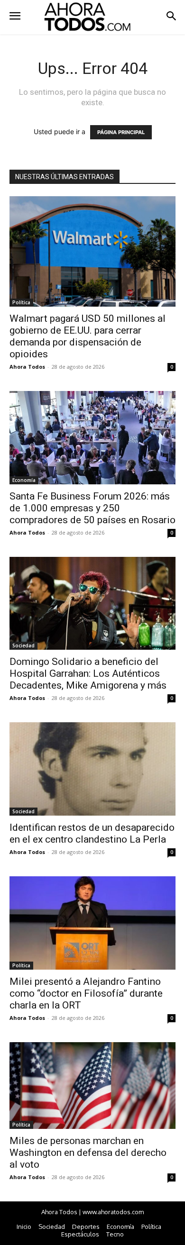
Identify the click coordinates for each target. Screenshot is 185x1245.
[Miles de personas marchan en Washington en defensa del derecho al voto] (92, 1085)
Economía (24, 480)
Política (21, 302)
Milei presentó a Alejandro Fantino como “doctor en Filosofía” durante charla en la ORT (86, 993)
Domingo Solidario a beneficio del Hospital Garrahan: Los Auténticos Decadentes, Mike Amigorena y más (87, 673)
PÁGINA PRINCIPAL (121, 132)
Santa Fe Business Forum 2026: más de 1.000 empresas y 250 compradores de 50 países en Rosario (92, 508)
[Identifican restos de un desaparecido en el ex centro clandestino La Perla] (92, 768)
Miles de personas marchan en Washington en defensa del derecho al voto (87, 1152)
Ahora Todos (27, 366)
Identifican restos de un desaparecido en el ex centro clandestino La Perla (92, 833)
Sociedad (23, 645)
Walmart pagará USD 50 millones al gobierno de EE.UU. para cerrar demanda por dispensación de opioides (87, 336)
